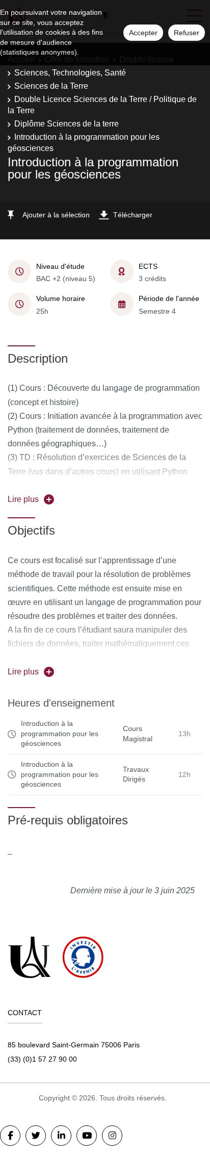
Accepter (143, 33)
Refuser (186, 33)
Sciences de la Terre (51, 86)
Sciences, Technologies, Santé (70, 72)
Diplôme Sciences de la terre (66, 123)
